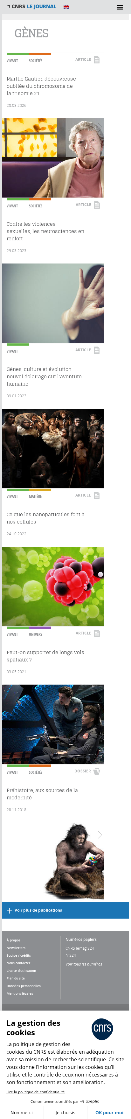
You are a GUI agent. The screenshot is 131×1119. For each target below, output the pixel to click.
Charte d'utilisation (21, 970)
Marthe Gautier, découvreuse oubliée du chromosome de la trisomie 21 (41, 86)
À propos (13, 940)
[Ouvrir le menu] (120, 7)
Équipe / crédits (19, 955)
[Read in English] (66, 7)
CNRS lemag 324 (80, 948)
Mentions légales (20, 993)
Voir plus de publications (38, 910)
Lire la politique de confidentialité (35, 1092)
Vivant (12, 60)
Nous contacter (18, 963)
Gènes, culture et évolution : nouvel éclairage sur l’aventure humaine (44, 376)
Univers (35, 634)
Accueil (32, 6)
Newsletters (16, 948)
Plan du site (16, 978)
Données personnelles (24, 986)
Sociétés (35, 60)
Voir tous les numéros (84, 963)
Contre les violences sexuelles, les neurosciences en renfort (45, 231)
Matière (35, 496)
